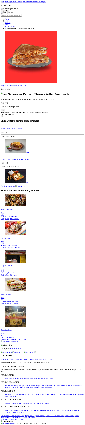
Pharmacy (45, 359)
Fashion (16, 359)
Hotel (40, 359)
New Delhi (8, 378)
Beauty (11, 359)
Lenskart (30, 403)
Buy (27, 152)
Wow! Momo (9, 410)
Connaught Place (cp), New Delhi (22, 387)
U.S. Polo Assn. (38, 403)
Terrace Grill (9, 394)
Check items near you (8, 186)
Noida (46, 378)
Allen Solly (18, 403)
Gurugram (40, 378)
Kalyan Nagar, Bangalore (23, 385)
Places (67, 416)
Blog (26, 416)
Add (3, 110)
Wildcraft (47, 403)
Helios (25, 403)
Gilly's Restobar (50, 394)
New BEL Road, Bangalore (43, 387)
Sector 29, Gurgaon (55, 385)
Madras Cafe (18, 410)
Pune (21, 378)
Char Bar (41, 394)
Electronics (34, 359)
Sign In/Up (5, 11)
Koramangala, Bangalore (40, 385)
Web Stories (31, 417)
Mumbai (34, 378)
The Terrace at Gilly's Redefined (66, 394)
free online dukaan (15, 348)
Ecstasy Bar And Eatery (30, 394)
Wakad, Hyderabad (68, 385)
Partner (71, 416)
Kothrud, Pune (10, 385)
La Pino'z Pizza (28, 410)
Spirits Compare (40, 416)
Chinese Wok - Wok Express (14, 412)
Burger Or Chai (6, 85)
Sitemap (61, 416)
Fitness (27, 359)
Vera (18, 417)
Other (51, 359)
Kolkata (51, 378)
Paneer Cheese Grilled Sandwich (11, 129)
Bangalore (16, 378)
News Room (5, 416)
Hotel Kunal (12, 396)
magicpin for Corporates (9, 417)
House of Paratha (39, 410)
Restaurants (4, 359)
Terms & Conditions (52, 416)
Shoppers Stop (10, 403)
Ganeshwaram (50, 410)
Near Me (31, 416)
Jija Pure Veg (75, 410)
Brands (77, 416)
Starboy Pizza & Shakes (63, 410)
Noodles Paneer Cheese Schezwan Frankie (15, 159)
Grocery (22, 359)
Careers (24, 417)
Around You (20, 416)
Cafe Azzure (18, 394)
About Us (12, 416)
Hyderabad (27, 378)
